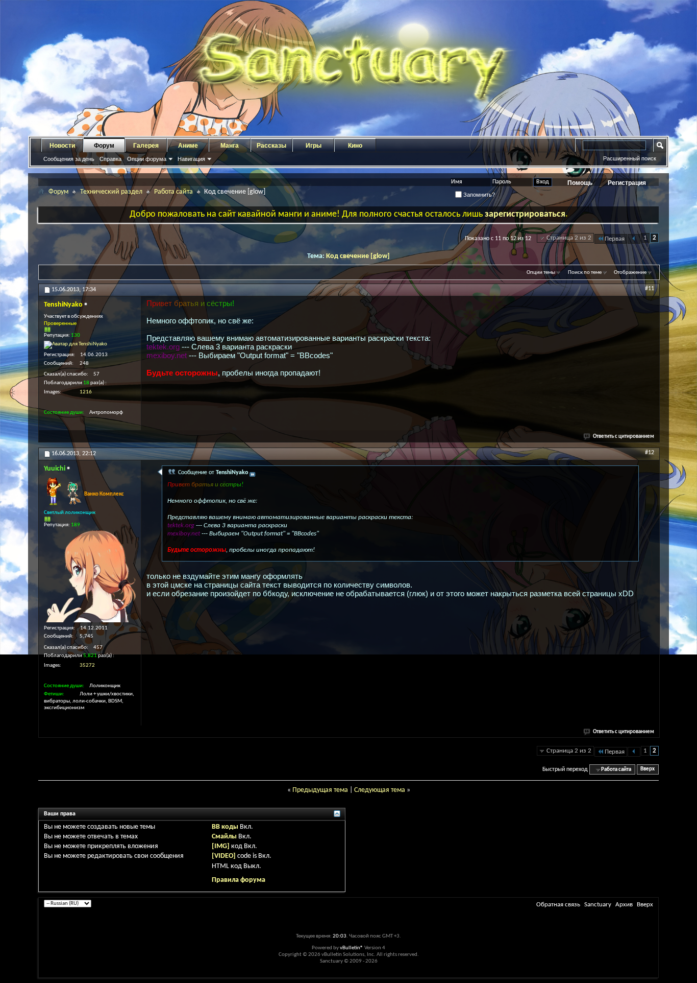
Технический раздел (111, 192)
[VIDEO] (224, 856)
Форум (104, 145)
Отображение (630, 272)
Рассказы (271, 145)
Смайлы (224, 836)
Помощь (579, 182)
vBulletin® (351, 948)
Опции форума (146, 159)
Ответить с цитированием (623, 436)
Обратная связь (558, 904)
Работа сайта (173, 192)
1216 (86, 392)
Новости (62, 145)
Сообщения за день (68, 159)
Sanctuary (597, 904)
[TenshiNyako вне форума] (75, 345)
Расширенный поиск (629, 158)
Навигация (191, 159)
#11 (649, 289)
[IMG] (221, 846)
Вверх (647, 770)
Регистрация (627, 182)
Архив (624, 904)
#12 (649, 453)
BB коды (225, 827)
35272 (87, 665)
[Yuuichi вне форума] (90, 576)
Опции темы (541, 272)
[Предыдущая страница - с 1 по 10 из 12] (634, 239)
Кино (355, 145)
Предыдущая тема (320, 790)
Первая (615, 239)
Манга (229, 145)
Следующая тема (379, 790)
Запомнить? (478, 195)
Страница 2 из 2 (568, 238)
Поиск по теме (585, 272)
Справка (110, 159)
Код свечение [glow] (358, 256)
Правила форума (238, 880)
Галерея (146, 145)
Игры (313, 145)
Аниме (188, 145)
